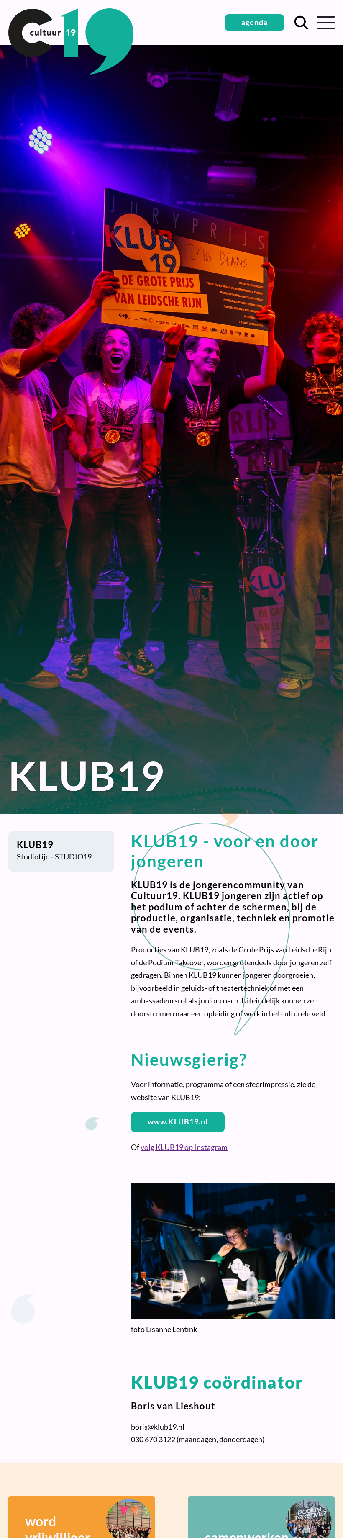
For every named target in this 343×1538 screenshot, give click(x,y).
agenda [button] (254, 22)
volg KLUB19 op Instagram (184, 1147)
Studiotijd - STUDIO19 (54, 856)
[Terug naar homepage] (70, 71)
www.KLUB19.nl (178, 1121)
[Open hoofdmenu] (326, 22)
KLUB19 (35, 844)
